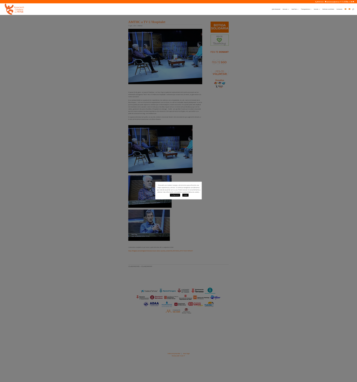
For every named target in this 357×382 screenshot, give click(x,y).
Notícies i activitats (328, 9)
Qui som (285, 9)
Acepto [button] (185, 195)
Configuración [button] (175, 195)
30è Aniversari (276, 9)
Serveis (316, 9)
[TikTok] (349, 1)
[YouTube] (353, 1)
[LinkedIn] (351, 1)
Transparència (305, 9)
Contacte (339, 9)
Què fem (294, 9)
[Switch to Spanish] (349, 11)
